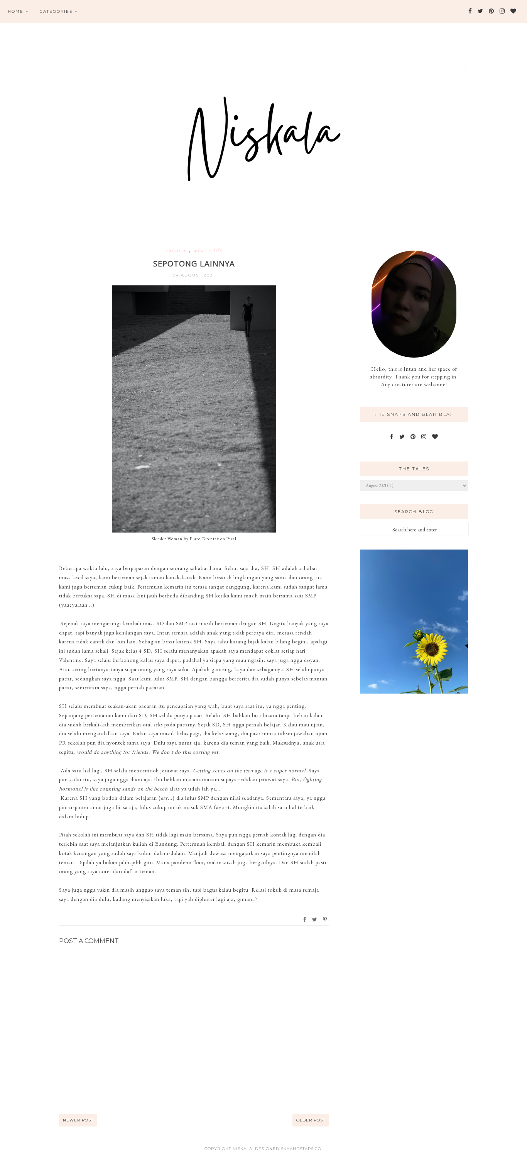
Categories (56, 11)
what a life (207, 250)
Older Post (310, 1120)
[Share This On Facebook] (305, 919)
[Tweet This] (315, 919)
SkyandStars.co (301, 1148)
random (177, 250)
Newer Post (78, 1120)
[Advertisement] (414, 826)
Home (16, 11)
